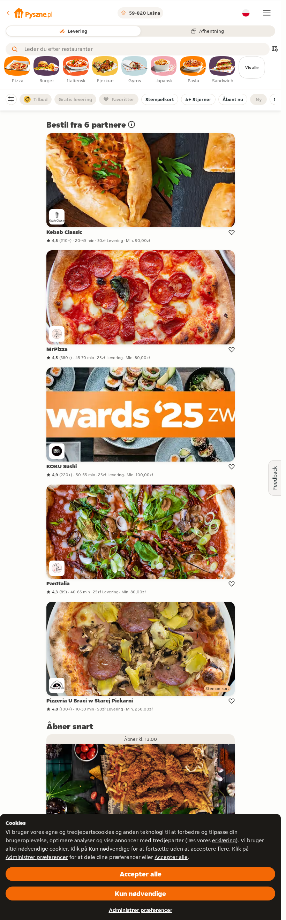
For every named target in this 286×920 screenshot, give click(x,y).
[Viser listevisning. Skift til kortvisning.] (274, 49)
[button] (29, 12)
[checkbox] (17, 70)
